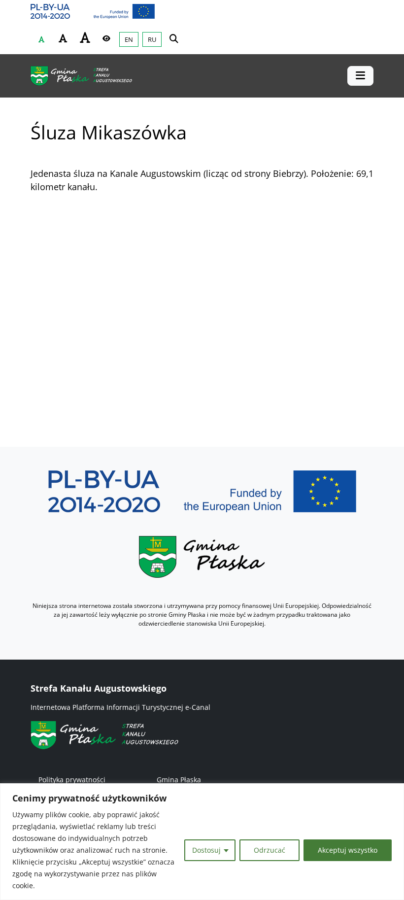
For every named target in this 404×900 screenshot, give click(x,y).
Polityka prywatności (71, 779)
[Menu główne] (360, 76)
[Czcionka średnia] (63, 38)
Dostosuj (206, 850)
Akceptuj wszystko (347, 850)
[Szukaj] (174, 38)
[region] (202, 841)
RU (152, 39)
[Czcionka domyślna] (41, 39)
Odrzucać (269, 850)
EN (129, 39)
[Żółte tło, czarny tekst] (106, 38)
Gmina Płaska (179, 779)
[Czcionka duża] (85, 37)
